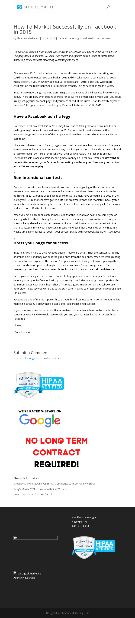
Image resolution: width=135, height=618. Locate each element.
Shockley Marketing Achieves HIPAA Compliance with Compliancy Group (54, 483)
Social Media (87, 38)
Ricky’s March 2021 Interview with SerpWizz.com (41, 489)
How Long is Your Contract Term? (33, 494)
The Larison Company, (57, 261)
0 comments (104, 38)
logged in (34, 358)
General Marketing (68, 38)
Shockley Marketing (28, 38)
